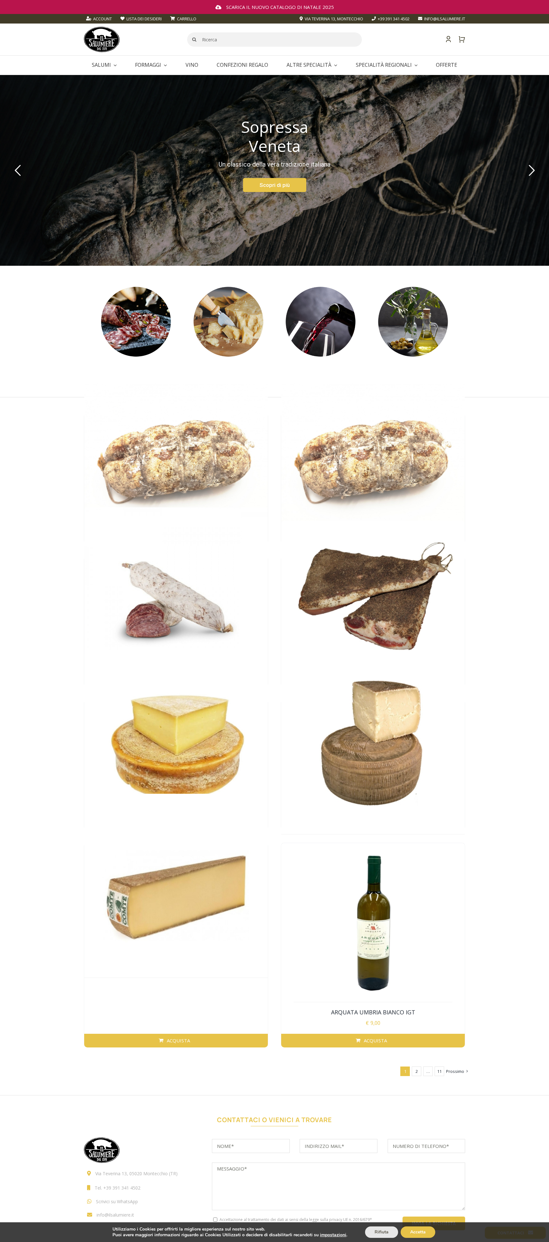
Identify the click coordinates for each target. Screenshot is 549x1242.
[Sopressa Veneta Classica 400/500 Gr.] (373, 456)
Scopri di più (275, 185)
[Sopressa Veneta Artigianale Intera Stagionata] (176, 456)
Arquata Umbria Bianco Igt (373, 1012)
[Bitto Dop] (176, 742)
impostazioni (333, 1235)
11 (439, 1071)
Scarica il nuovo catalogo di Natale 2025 (280, 7)
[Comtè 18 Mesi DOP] (176, 885)
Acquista (178, 1040)
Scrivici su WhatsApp (117, 1201)
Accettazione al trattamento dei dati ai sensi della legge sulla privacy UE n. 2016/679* (296, 1219)
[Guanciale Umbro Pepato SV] (373, 599)
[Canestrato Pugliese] (373, 742)
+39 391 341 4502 (121, 1188)
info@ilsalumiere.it (115, 1215)
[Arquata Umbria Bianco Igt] (373, 922)
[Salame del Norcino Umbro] (176, 599)
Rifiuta (382, 1232)
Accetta (418, 1232)
